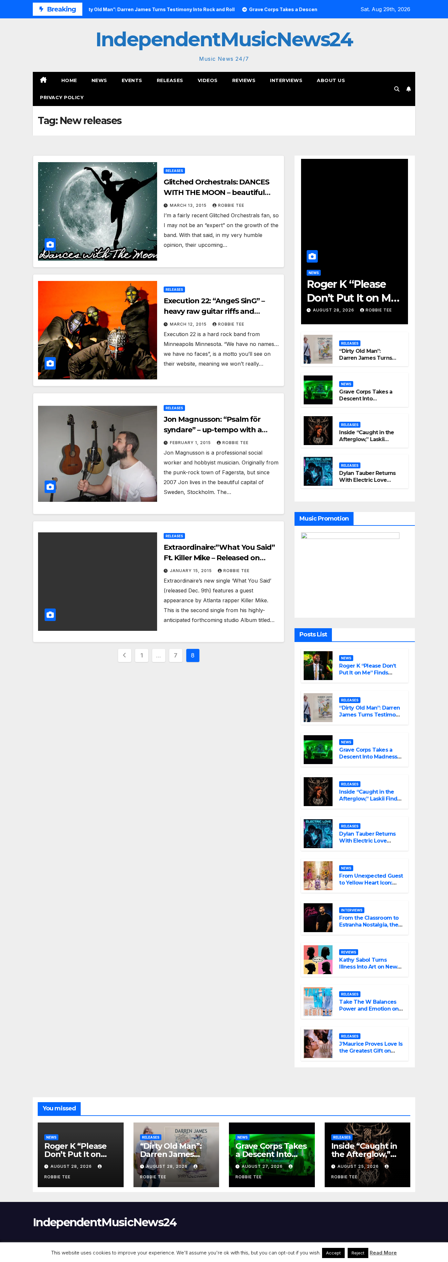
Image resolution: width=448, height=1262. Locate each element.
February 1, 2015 (191, 442)
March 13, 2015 (189, 205)
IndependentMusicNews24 (224, 39)
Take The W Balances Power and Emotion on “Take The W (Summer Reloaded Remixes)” (369, 1012)
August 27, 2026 (263, 1166)
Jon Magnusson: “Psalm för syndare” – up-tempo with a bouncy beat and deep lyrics (214, 430)
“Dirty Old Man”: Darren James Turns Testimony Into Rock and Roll (366, 361)
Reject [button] (358, 1252)
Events (132, 80)
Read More (383, 1253)
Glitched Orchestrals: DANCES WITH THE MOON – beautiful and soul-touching (216, 192)
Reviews (244, 80)
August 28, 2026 (334, 310)
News (99, 80)
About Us (331, 80)
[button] (396, 89)
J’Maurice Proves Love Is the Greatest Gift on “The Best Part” (370, 1051)
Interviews (286, 80)
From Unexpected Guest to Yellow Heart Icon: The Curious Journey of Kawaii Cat (371, 886)
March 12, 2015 (189, 324)
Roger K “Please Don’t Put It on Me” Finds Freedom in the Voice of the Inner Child (370, 676)
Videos (208, 80)
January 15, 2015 (191, 570)
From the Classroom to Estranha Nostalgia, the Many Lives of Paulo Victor (368, 928)
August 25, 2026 (358, 1166)
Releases (170, 80)
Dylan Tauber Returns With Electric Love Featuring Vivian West (367, 483)
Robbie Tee (231, 205)
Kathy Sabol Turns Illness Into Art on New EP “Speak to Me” (368, 967)
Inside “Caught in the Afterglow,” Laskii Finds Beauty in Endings (366, 442)
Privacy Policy (62, 97)
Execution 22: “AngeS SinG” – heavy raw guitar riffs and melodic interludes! (214, 311)
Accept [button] (333, 1252)
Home (69, 80)
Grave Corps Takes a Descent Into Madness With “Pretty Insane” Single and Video (368, 760)
